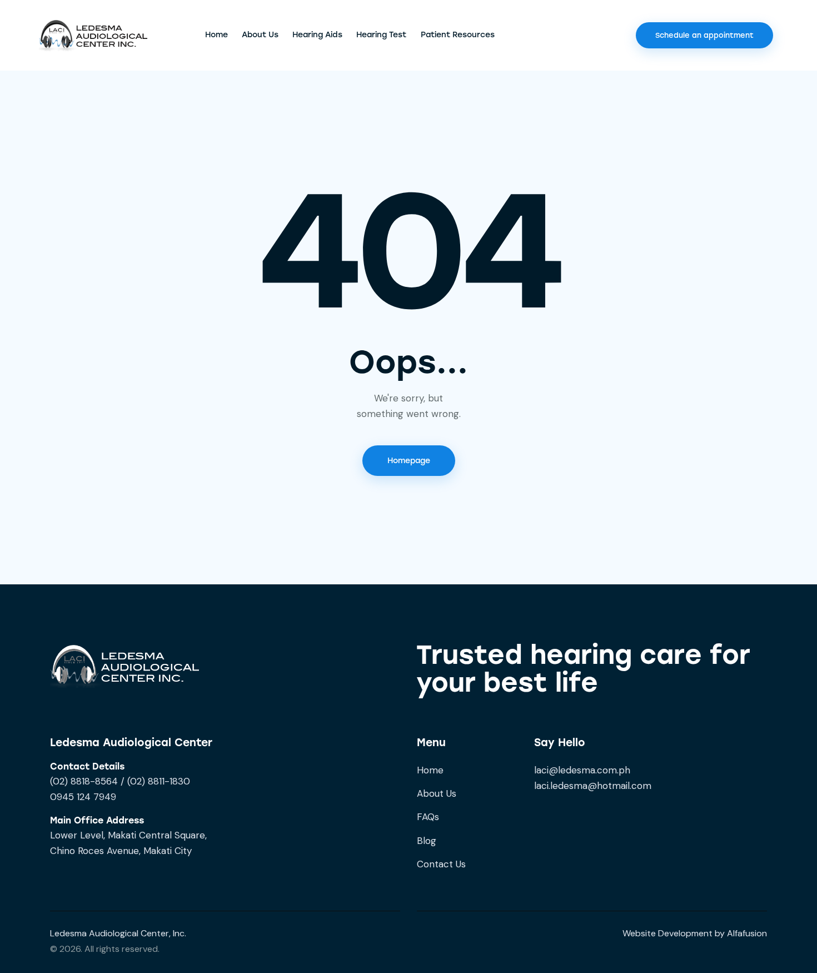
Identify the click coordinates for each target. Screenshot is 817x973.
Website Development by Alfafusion (694, 933)
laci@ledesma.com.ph (582, 770)
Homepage (408, 460)
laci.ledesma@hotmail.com (592, 786)
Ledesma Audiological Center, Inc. (118, 933)
